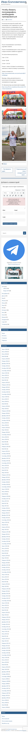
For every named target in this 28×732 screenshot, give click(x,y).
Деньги (3, 295)
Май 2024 (4, 403)
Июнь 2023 (4, 425)
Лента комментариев (7, 721)
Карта (3, 333)
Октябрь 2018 (5, 484)
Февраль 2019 (5, 475)
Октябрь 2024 (5, 392)
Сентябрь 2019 (5, 463)
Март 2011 (4, 641)
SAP (3, 286)
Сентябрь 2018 (5, 486)
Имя (4, 210)
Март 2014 (4, 558)
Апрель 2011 (5, 638)
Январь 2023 (5, 432)
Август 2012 (5, 603)
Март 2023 (4, 430)
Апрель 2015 (5, 527)
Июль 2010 (4, 659)
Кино (3, 312)
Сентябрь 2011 (5, 629)
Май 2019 (4, 470)
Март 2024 (4, 408)
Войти (3, 716)
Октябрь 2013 (5, 569)
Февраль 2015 (5, 531)
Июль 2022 (4, 437)
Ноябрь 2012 (5, 595)
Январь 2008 (5, 683)
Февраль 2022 (5, 446)
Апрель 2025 (5, 382)
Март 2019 (4, 472)
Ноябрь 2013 (5, 567)
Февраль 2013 (5, 588)
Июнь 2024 (4, 401)
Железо (4, 300)
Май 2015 (4, 524)
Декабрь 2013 (5, 565)
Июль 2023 (4, 422)
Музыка (4, 317)
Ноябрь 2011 (5, 624)
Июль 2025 (4, 375)
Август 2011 (5, 631)
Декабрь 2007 (5, 686)
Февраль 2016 (5, 510)
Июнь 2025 (4, 377)
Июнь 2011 (4, 633)
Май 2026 (4, 356)
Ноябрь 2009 (5, 674)
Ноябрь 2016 (5, 508)
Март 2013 (4, 586)
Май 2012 (4, 610)
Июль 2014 (4, 548)
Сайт (4, 217)
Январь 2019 (5, 477)
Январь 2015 (5, 534)
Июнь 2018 (4, 491)
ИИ (2, 307)
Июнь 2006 (4, 702)
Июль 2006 (4, 700)
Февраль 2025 (5, 384)
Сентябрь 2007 (5, 690)
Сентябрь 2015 (5, 520)
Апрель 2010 (5, 667)
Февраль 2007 (5, 693)
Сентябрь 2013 (5, 572)
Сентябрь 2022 (5, 434)
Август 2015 (5, 522)
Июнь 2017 (4, 501)
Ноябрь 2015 (5, 517)
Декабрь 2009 (5, 671)
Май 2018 (4, 494)
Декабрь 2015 (5, 515)
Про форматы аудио (6, 170)
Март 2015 (4, 529)
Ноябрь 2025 (5, 365)
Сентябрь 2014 (5, 543)
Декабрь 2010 (5, 648)
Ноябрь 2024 (5, 389)
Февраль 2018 (5, 496)
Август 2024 (5, 396)
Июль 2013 (4, 577)
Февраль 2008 (5, 681)
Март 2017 (4, 505)
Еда (3, 298)
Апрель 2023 (5, 427)
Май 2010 (4, 664)
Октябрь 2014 (5, 541)
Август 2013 (5, 574)
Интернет (4, 310)
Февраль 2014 (5, 560)
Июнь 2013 (4, 579)
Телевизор (4, 324)
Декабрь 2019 (5, 458)
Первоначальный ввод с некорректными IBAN (21, 172)
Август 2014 (5, 546)
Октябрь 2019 (5, 460)
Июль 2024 (4, 399)
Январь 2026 (5, 361)
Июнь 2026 (4, 354)
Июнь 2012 (4, 607)
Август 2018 (5, 489)
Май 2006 (4, 705)
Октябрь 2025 (5, 368)
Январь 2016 (5, 512)
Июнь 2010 (4, 662)
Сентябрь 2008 (5, 676)
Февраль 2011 (5, 643)
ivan (4, 19)
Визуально (18, 190)
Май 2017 (4, 503)
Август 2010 (5, 657)
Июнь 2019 (4, 467)
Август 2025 (5, 373)
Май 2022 (4, 441)
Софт (3, 322)
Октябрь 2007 (5, 688)
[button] (7, 193)
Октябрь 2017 (5, 498)
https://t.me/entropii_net (14, 264)
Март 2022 (4, 444)
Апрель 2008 (5, 678)
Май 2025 (4, 380)
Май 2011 (4, 636)
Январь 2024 (5, 413)
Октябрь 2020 (5, 453)
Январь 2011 (5, 645)
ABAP (4, 288)
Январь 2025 (5, 387)
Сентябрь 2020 (5, 456)
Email (15, 210)
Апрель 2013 (5, 584)
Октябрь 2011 (5, 626)
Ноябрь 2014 (5, 539)
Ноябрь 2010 (5, 650)
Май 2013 (4, 581)
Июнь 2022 (4, 439)
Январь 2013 (5, 591)
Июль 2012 (4, 605)
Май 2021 (4, 448)
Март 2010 (4, 669)
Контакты (4, 335)
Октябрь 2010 (5, 652)
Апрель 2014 (5, 555)
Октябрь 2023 (5, 420)
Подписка (4, 340)
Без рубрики (5, 293)
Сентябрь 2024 (5, 394)
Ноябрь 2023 (5, 418)
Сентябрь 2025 (5, 370)
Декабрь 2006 (5, 697)
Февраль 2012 (5, 617)
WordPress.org (5, 723)
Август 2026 (5, 349)
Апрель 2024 (5, 406)
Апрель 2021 (5, 451)
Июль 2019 (4, 465)
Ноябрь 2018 (5, 482)
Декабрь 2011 (5, 622)
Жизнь (5, 163)
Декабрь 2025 (5, 363)
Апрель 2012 (5, 612)
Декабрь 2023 (5, 415)
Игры (3, 305)
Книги (3, 314)
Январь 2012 (5, 619)
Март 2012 (4, 614)
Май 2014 (4, 553)
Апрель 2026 (5, 358)
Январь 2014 (5, 562)
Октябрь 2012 (5, 598)
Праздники (4, 319)
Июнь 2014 (4, 550)
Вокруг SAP (6, 290)
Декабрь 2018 (5, 479)
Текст (23, 190)
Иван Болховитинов (13, 1)
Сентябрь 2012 (5, 600)
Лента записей (5, 718)
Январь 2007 (5, 695)
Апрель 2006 (5, 707)
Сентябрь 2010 (5, 655)
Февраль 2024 (5, 411)
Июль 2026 (4, 351)
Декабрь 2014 (5, 536)
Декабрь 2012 (5, 593)
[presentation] (7, 193)
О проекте (4, 338)
